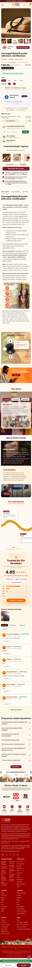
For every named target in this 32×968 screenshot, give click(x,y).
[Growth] (10, 357)
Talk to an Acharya (21, 926)
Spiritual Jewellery (21, 893)
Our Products (16, 399)
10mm (15, 80)
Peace (2, 893)
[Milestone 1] (13, 547)
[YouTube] (10, 854)
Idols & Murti (20, 879)
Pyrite (18, 870)
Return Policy (4, 929)
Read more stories (16, 709)
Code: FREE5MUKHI (10, 120)
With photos (13, 625)
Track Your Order (5, 924)
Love (2, 902)
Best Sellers (19, 861)
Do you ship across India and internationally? (10, 735)
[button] (16, 88)
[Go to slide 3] (17, 800)
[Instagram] (2, 854)
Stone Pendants (20, 906)
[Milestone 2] (14, 547)
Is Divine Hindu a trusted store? (11, 760)
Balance (3, 908)
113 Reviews (12, 62)
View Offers (28, 64)
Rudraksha (19, 868)
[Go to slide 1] (12, 800)
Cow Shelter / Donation (22, 922)
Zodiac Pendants (21, 908)
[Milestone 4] (17, 547)
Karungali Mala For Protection (3, 863)
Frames (18, 877)
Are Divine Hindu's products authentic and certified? (14, 723)
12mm (21, 80)
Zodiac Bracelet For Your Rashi (4, 884)
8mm (9, 80)
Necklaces (19, 897)
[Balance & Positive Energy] (10, 341)
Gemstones (19, 872)
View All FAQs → (16, 766)
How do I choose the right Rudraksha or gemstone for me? (13, 749)
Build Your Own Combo (22, 924)
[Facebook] (6, 854)
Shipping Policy (5, 931)
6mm (3, 80)
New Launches (20, 863)
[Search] (24, 5)
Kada (18, 902)
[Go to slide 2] (14, 800)
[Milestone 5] (18, 547)
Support (3, 920)
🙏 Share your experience (16, 600)
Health (2, 899)
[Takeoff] (26, 530)
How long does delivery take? (10, 740)
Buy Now (23, 965)
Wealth (3, 897)
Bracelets (19, 895)
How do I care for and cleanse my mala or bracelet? (14, 755)
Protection (3, 895)
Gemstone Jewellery (22, 911)
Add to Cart (8, 965)
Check (25, 132)
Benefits (25, 191)
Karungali (19, 866)
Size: (3, 77)
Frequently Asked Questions (23, 929)
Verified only (22, 625)
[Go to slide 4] (19, 800)
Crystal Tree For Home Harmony (12, 876)
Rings (18, 899)
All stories (4, 625)
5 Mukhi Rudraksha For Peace (3, 878)
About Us (7, 493)
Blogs (18, 920)
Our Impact (6, 399)
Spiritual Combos (21, 884)
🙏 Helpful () (7, 641)
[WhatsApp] (13, 854)
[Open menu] (2, 4)
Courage (3, 906)
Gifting (18, 886)
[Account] (27, 5)
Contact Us (4, 922)
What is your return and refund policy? (13, 744)
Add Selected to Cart (16, 168)
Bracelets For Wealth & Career (12, 870)
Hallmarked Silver (21, 913)
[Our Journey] (9, 521)
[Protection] (5, 349)
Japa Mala (19, 881)
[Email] (17, 854)
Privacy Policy (4, 926)
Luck (2, 904)
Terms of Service (5, 933)
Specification (15, 191)
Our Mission (25, 399)
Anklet (18, 875)
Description (5, 191)
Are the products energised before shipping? (12, 729)
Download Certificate (23, 47)
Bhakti (2, 911)
